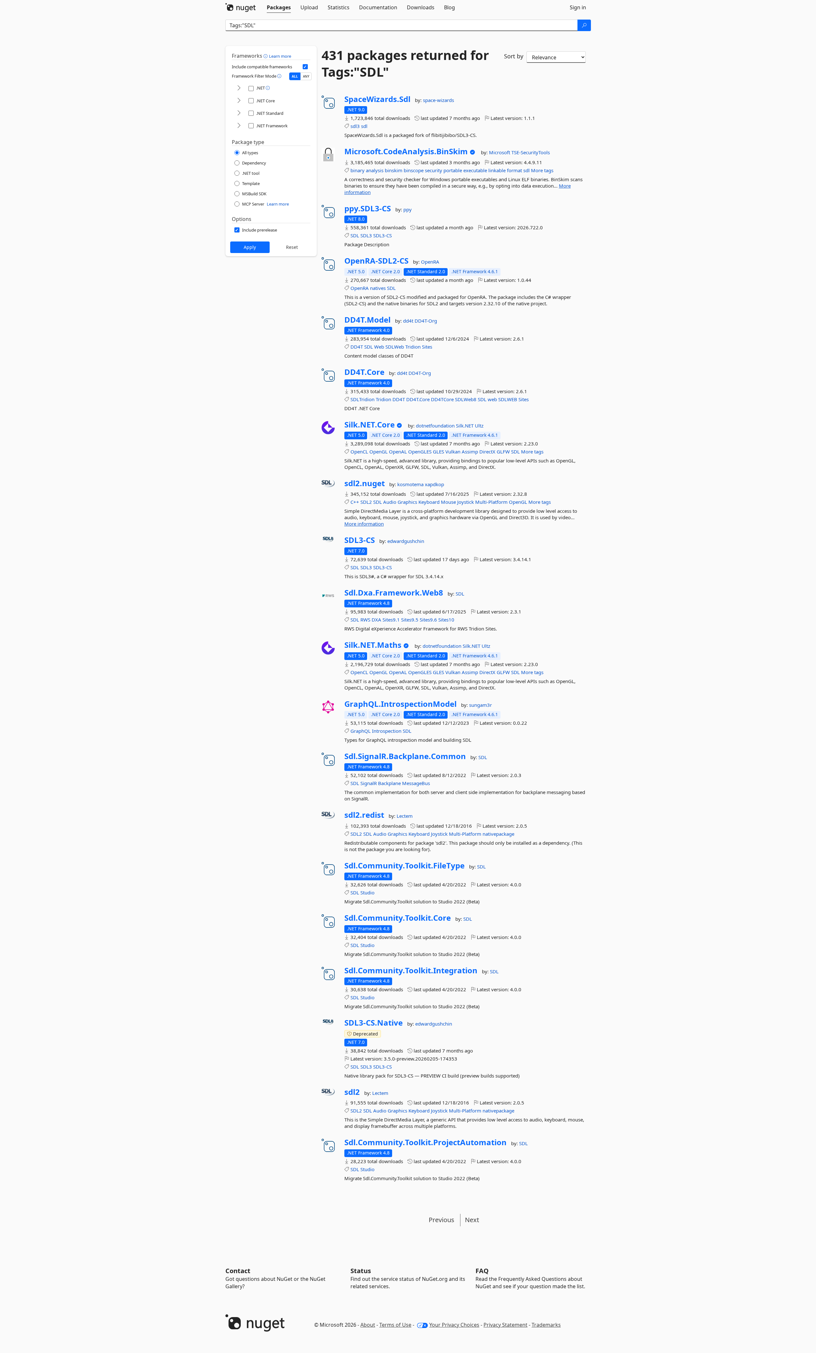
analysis (374, 170)
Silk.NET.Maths (372, 644)
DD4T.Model (367, 319)
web (492, 399)
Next (472, 1219)
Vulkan (452, 451)
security (433, 170)
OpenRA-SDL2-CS (376, 260)
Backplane (389, 783)
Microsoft (500, 152)
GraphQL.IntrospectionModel (400, 703)
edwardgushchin (405, 541)
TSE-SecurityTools (530, 152)
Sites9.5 (409, 619)
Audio (389, 502)
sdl (364, 126)
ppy (407, 209)
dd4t (409, 320)
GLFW (503, 451)
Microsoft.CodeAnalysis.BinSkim (406, 151)
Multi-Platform (491, 502)
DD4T (356, 346)
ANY (306, 76)
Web (379, 346)
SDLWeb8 (465, 399)
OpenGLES (420, 451)
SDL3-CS (382, 235)
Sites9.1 (391, 619)
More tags (542, 170)
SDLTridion (362, 399)
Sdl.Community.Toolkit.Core (397, 917)
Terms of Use (395, 1324)
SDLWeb (394, 346)
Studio (367, 892)
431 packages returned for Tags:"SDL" (405, 63)
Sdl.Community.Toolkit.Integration (410, 970)
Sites (427, 346)
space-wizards (438, 100)
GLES (438, 451)
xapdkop (434, 484)
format (514, 170)
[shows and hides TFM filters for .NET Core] (239, 101)
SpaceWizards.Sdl (377, 99)
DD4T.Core (364, 372)
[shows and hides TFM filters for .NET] (239, 88)
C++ (354, 502)
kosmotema (411, 484)
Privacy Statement (505, 1324)
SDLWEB (507, 399)
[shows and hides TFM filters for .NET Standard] (239, 113)
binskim (393, 170)
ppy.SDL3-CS (367, 208)
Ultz (479, 425)
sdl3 (355, 126)
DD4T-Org (426, 320)
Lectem (405, 816)
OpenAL (398, 451)
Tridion (413, 346)
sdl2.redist (364, 814)
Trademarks (546, 1324)
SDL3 (366, 235)
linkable (497, 170)
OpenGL (378, 451)
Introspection (386, 731)
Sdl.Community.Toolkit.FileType (404, 865)
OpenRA (430, 261)
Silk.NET (465, 425)
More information (364, 523)
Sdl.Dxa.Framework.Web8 (393, 592)
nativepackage (498, 834)
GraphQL (360, 731)
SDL (354, 235)
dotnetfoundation (436, 425)
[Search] (584, 25)
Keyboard (429, 502)
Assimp (470, 451)
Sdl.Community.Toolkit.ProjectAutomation (425, 1142)
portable (452, 170)
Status (360, 1270)
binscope (414, 170)
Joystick (465, 502)
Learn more (280, 56)
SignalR (368, 783)
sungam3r (480, 705)
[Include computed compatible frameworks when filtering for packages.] (305, 67)
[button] (266, 55)
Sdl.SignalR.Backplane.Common (405, 756)
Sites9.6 (428, 619)
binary (357, 170)
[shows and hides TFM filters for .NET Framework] (239, 126)
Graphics (407, 502)
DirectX (487, 451)
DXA (376, 619)
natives (378, 288)
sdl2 (352, 1091)
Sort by (513, 56)
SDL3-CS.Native (373, 1022)
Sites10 (446, 619)
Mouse (448, 502)
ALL (295, 76)
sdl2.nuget (364, 483)
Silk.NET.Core (369, 424)
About (367, 1324)
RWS (365, 619)
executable (475, 170)
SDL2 (366, 502)
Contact (237, 1270)
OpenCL (359, 451)
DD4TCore (442, 399)
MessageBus (416, 783)
